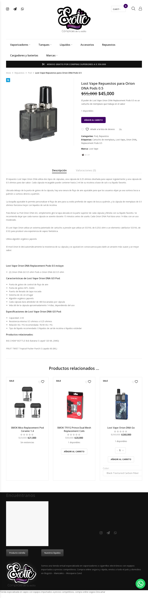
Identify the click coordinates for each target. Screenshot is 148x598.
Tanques (43, 44)
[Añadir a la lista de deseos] (41, 381)
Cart (119, 8)
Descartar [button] (100, 591)
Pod (30, 72)
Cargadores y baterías (24, 55)
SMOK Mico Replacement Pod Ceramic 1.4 (27, 429)
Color (106, 468)
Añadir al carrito (93, 120)
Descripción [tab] (59, 170)
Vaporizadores (19, 44)
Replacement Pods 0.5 (91, 143)
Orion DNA (131, 139)
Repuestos (108, 44)
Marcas (51, 55)
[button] (8, 80)
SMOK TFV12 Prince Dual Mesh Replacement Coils (74, 429)
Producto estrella (17, 552)
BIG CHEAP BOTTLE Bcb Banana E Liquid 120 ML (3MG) (32, 340)
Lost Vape (120, 139)
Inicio (8, 72)
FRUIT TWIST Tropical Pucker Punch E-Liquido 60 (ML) (31, 348)
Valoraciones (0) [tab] (86, 170)
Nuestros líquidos (52, 552)
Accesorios (87, 44)
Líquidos (65, 44)
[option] (27, 429)
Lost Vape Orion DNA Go (121, 427)
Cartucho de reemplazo (103, 139)
